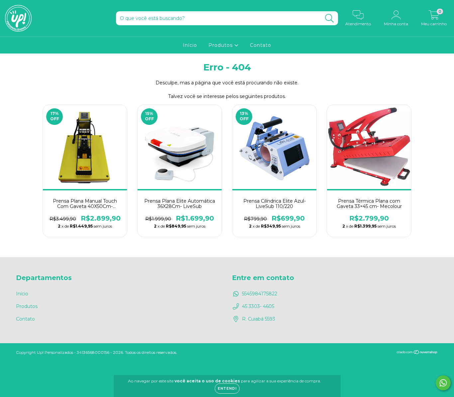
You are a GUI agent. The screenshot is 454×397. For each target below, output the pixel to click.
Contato (260, 45)
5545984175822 (259, 294)
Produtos (221, 45)
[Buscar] (329, 18)
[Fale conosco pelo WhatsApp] (443, 382)
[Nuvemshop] (417, 352)
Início (190, 45)
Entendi (227, 388)
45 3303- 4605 (258, 306)
